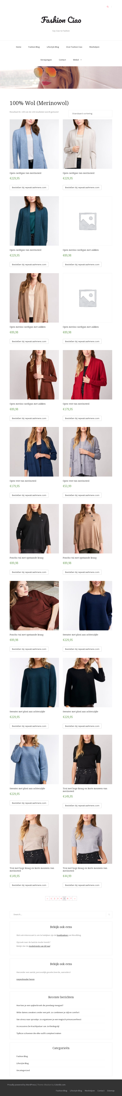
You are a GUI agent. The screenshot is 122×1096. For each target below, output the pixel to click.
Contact (62, 59)
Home (18, 47)
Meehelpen (94, 47)
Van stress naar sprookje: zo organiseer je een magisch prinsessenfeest (49, 1019)
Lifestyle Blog (53, 47)
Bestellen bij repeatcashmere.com (29, 187)
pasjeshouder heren (26, 979)
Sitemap (111, 1090)
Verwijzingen (46, 59)
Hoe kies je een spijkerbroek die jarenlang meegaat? (40, 1005)
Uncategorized (23, 1070)
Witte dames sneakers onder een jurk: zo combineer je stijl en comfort (48, 1012)
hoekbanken (62, 935)
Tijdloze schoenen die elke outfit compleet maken (39, 1033)
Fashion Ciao (61, 19)
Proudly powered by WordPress (21, 1084)
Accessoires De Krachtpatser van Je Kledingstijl (38, 1026)
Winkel (76, 59)
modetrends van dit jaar (39, 946)
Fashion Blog (34, 47)
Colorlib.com (59, 1084)
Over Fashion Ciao (74, 47)
